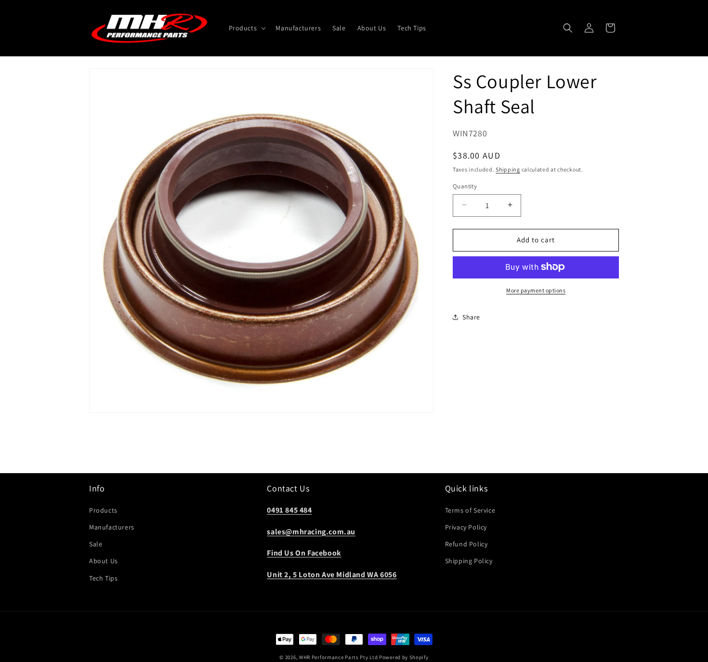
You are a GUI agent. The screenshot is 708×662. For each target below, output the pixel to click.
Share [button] (471, 316)
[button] (246, 28)
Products (103, 510)
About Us (103, 561)
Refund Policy (466, 544)
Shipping (508, 168)
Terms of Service (470, 510)
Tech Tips (103, 578)
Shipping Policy (469, 561)
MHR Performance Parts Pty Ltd (339, 657)
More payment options (535, 289)
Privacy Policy (466, 527)
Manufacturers (111, 527)
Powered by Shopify (404, 657)
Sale (95, 544)
